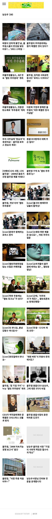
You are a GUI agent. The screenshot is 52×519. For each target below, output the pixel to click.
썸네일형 (44, 14)
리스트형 (48, 14)
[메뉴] (4, 4)
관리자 (35, 514)
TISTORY (26, 514)
